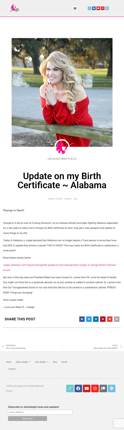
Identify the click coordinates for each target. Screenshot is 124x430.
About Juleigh (22, 362)
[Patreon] (103, 388)
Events (64, 362)
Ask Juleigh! (40, 362)
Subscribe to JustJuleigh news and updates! (33, 407)
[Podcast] (107, 8)
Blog (55, 362)
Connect (12, 369)
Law (75, 199)
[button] (75, 8)
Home (8, 362)
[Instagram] (102, 8)
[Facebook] (94, 8)
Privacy (9, 391)
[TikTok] (89, 8)
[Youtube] (98, 8)
